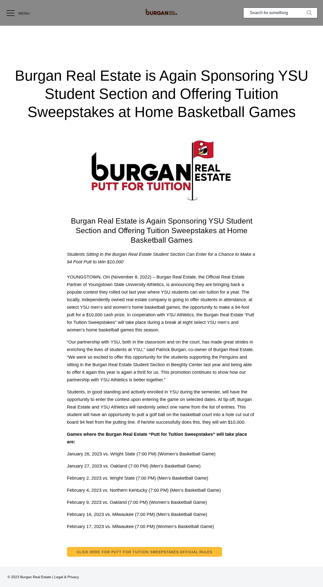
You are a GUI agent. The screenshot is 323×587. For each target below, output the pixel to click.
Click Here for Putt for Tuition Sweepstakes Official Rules (144, 552)
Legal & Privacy (66, 577)
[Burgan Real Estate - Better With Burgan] (161, 12)
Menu (24, 13)
